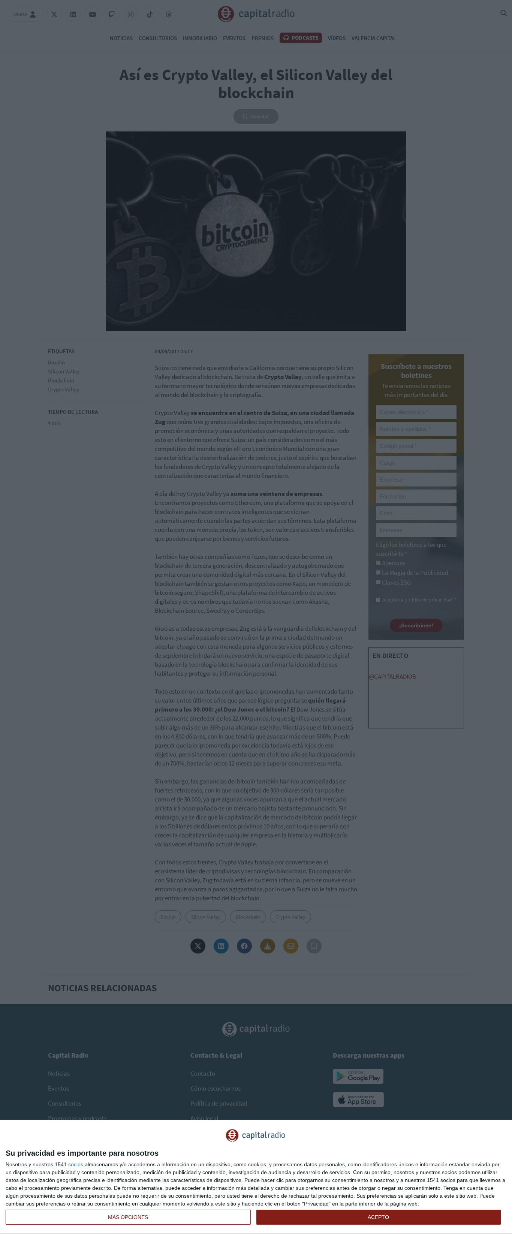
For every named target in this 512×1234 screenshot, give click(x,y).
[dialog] (256, 1177)
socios (75, 1164)
